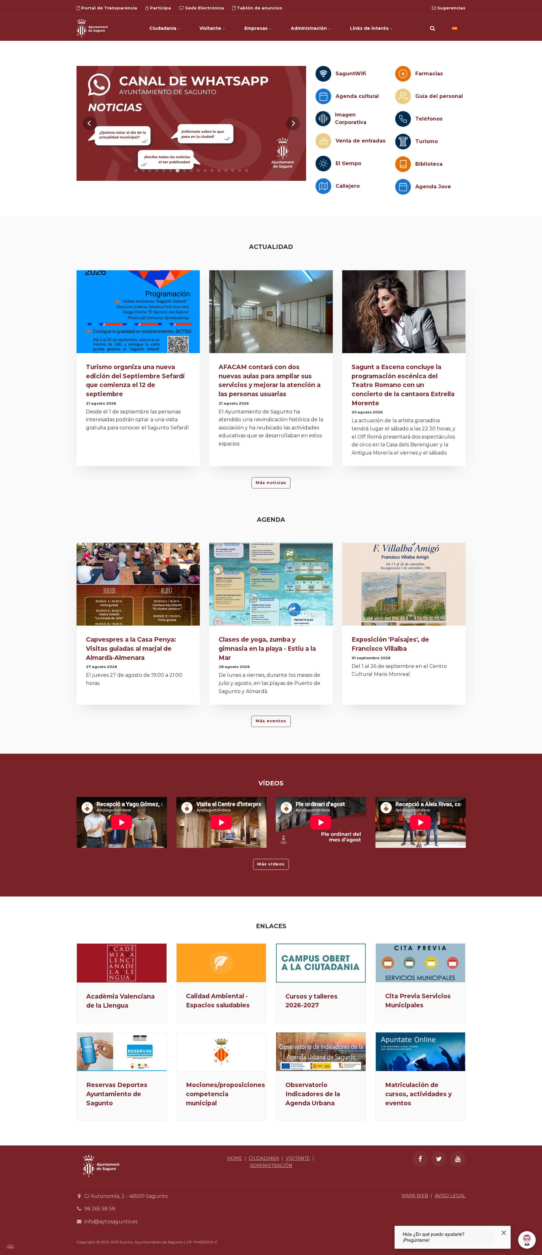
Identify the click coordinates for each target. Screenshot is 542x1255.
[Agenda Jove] (403, 187)
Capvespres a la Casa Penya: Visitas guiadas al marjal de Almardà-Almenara (131, 648)
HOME (234, 1158)
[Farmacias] (403, 74)
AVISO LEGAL (450, 1195)
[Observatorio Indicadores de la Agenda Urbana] (321, 1051)
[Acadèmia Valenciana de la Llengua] (122, 963)
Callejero (348, 186)
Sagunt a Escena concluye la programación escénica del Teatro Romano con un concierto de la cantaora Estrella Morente (403, 385)
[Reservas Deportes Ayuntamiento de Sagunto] (122, 1051)
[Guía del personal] (403, 96)
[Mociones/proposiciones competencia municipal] (221, 1051)
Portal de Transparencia (108, 7)
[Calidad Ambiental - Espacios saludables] (221, 963)
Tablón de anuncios (259, 7)
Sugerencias (450, 7)
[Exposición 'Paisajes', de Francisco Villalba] (403, 586)
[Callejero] (323, 186)
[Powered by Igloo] (9, 1246)
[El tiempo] (323, 163)
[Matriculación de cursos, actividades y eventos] (420, 1051)
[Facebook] (420, 1159)
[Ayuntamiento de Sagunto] (92, 28)
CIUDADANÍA (264, 1158)
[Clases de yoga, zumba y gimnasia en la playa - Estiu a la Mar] (270, 586)
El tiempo (348, 163)
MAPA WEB (414, 1195)
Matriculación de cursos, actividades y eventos (418, 1094)
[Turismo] (403, 141)
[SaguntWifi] (323, 74)
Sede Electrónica (204, 7)
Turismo (426, 141)
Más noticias (271, 482)
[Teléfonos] (403, 119)
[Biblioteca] (403, 164)
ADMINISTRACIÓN (271, 1165)
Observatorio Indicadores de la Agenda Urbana (312, 1094)
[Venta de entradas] (323, 141)
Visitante (210, 28)
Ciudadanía (163, 28)
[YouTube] (457, 1159)
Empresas (256, 28)
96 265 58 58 (99, 1209)
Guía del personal (439, 96)
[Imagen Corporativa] (323, 118)
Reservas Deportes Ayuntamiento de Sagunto (116, 1094)
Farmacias (429, 74)
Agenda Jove (433, 187)
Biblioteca (429, 164)
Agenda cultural (357, 96)
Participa (160, 7)
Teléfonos (429, 119)
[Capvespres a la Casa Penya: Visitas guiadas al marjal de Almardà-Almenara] (138, 586)
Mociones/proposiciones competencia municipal (225, 1094)
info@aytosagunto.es (110, 1222)
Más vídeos (270, 864)
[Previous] (90, 123)
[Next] (293, 123)
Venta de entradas (360, 141)
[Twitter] (439, 1159)
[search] (433, 28)
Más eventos (271, 721)
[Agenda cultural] (323, 96)
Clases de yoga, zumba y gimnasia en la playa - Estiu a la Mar (267, 648)
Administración (309, 28)
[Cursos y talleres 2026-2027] (321, 963)
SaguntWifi (351, 74)
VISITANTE (298, 1158)
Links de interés (370, 28)
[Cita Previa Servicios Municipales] (420, 963)
